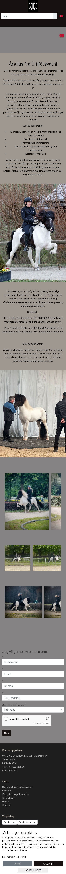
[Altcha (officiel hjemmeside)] (47, 719)
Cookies (6, 790)
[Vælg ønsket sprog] (62, 35)
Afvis (18, 863)
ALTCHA (46, 723)
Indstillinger (33, 870)
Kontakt (6, 805)
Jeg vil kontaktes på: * (13, 704)
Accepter (48, 863)
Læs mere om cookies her (14, 856)
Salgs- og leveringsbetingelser (17, 786)
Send (6, 732)
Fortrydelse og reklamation (16, 794)
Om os (5, 801)
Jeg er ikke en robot (19, 718)
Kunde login (8, 797)
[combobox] (33, 710)
